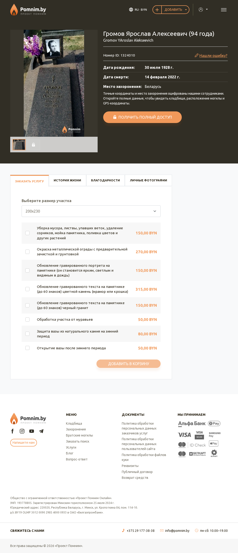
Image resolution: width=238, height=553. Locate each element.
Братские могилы (79, 435)
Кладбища (74, 423)
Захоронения (76, 429)
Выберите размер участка (46, 201)
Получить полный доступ (145, 117)
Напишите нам (24, 442)
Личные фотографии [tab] (148, 180)
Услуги (71, 447)
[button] (54, 83)
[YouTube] (31, 431)
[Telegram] (41, 431)
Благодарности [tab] (105, 180)
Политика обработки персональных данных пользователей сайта (139, 444)
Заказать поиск (77, 441)
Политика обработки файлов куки (144, 457)
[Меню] (223, 9)
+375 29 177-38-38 (141, 531)
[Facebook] (12, 431)
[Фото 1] (19, 144)
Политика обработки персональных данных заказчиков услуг (139, 428)
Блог (69, 453)
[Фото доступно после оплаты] (33, 144)
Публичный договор (137, 472)
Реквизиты (130, 466)
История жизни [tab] (67, 180)
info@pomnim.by (177, 531)
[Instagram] (22, 431)
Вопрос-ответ (77, 459)
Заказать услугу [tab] (29, 181)
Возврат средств (135, 478)
